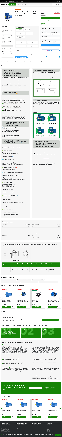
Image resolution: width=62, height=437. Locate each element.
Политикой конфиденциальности (47, 434)
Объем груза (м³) (54, 32)
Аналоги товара (44, 61)
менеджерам (46, 157)
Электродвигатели (4, 423)
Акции (48, 429)
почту (14, 333)
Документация (10, 61)
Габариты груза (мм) (44, 40)
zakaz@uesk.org (48, 388)
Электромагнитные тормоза (21, 424)
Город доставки (44, 36)
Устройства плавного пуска (21, 428)
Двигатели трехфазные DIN (5, 425)
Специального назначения (5, 431)
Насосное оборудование (36, 423)
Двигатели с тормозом (5, 429)
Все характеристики (5, 44)
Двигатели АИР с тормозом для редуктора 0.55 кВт (10, 281)
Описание (3, 61)
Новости (48, 430)
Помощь (48, 428)
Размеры (26, 61)
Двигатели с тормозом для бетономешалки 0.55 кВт (48, 281)
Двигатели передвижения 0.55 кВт (38, 279)
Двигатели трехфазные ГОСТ (6, 424)
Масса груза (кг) (44, 32)
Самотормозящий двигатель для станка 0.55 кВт (29, 281)
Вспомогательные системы (21, 423)
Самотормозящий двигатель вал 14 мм (23, 279)
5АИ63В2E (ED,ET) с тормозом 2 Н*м (6, 269)
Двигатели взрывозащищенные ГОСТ (7, 428)
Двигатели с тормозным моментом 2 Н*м (9, 279)
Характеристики (18, 61)
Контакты (48, 431)
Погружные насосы (35, 424)
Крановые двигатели (4, 430)
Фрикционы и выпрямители (20, 425)
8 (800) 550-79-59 (19, 1)
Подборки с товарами (34, 61)
